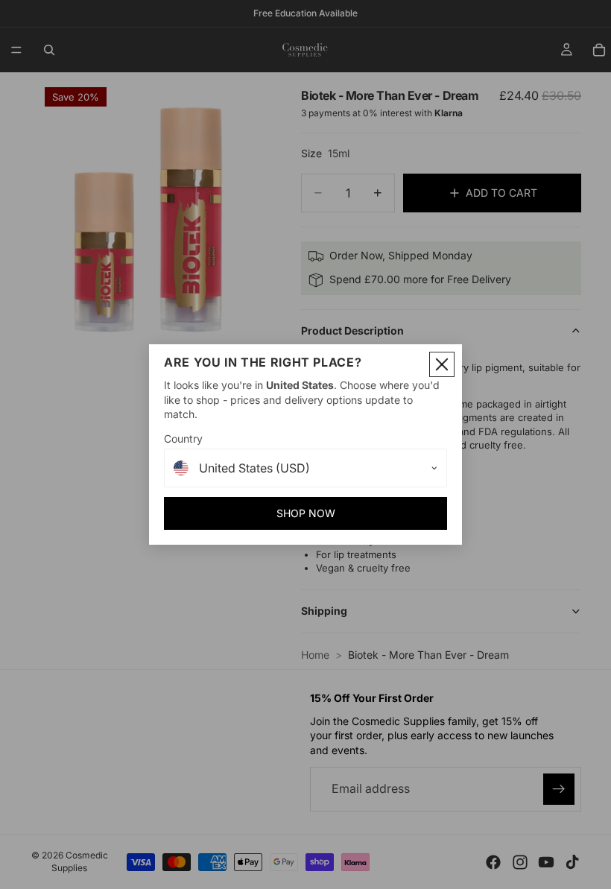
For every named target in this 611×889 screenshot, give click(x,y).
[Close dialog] (441, 364)
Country (183, 438)
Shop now (305, 513)
